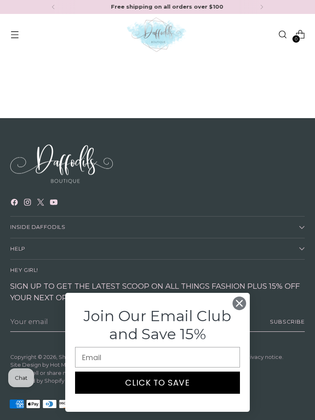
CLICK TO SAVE (157, 382)
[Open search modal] (282, 34)
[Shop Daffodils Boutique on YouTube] (54, 203)
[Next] (262, 7)
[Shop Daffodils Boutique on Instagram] (28, 203)
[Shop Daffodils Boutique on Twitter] (41, 203)
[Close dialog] (239, 303)
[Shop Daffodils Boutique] (157, 34)
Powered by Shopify (37, 381)
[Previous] (53, 7)
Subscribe (287, 322)
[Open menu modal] (14, 34)
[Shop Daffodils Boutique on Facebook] (15, 203)
